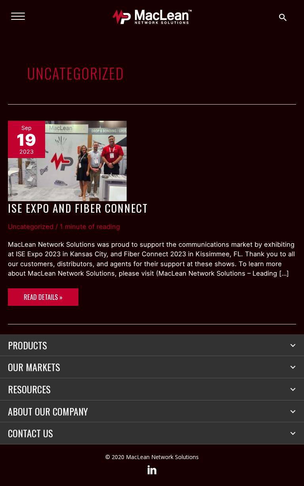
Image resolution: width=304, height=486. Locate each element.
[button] (293, 345)
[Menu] (18, 16)
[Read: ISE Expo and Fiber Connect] (67, 160)
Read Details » (43, 299)
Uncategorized (30, 227)
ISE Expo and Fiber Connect (78, 208)
